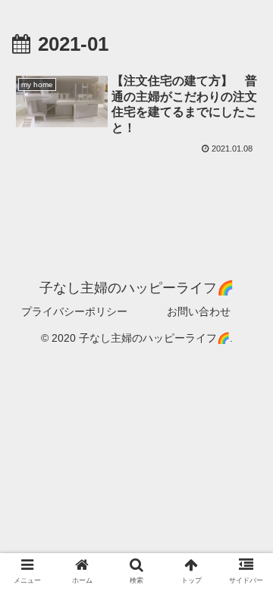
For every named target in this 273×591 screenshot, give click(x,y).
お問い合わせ (199, 311)
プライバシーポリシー (74, 311)
